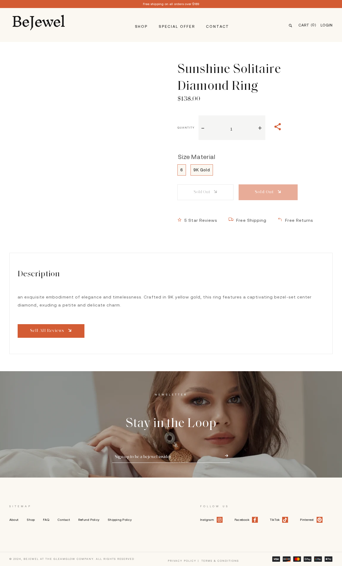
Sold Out (202, 192)
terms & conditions (220, 560)
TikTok (274, 520)
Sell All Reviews (47, 331)
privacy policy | (183, 560)
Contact (217, 26)
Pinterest (307, 520)
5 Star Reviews (200, 220)
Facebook (242, 520)
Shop (141, 26)
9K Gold (201, 170)
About (13, 520)
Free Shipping (251, 220)
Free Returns (299, 220)
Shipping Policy (120, 520)
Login (327, 25)
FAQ (46, 520)
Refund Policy (88, 520)
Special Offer (177, 26)
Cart (307, 25)
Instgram (207, 520)
